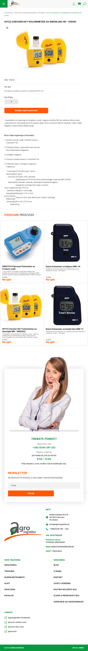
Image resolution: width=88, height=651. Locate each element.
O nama (57, 571)
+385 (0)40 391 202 (44, 447)
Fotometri (41, 13)
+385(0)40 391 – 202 (59, 529)
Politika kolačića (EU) (65, 589)
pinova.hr (12, 631)
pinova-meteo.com (17, 622)
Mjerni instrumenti (30, 13)
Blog (56, 565)
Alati (7, 583)
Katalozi (9, 595)
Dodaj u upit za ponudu (26, 110)
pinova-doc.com (16, 626)
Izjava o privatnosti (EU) (66, 595)
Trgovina (17, 13)
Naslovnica (8, 13)
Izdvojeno (9, 589)
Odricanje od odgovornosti (69, 602)
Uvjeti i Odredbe (62, 583)
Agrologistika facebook (19, 617)
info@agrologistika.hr (59, 524)
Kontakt (58, 577)
